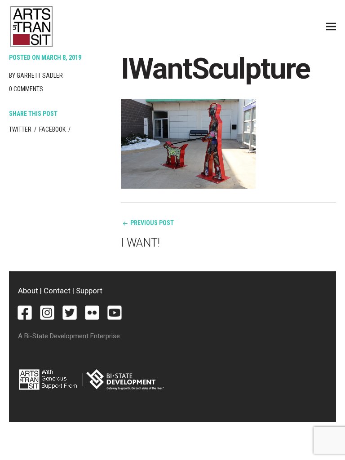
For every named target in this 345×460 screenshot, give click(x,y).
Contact (57, 290)
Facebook (52, 129)
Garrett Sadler (40, 75)
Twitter (20, 129)
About (28, 290)
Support (89, 290)
